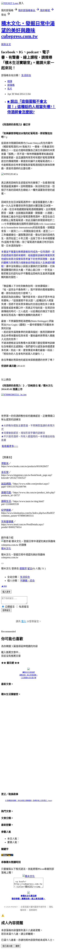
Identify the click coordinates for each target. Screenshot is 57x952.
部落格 (11, 85)
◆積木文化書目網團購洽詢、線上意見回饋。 (28, 673)
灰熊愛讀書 (7, 521)
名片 (9, 88)
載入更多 (6, 592)
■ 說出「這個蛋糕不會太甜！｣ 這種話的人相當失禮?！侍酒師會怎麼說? (31, 106)
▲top (4, 586)
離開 (17, 946)
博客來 (5, 463)
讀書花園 (6, 492)
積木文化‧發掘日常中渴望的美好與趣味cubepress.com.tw (28, 30)
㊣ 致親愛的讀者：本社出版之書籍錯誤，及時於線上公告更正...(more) (28, 800)
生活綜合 (26, 75)
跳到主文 (6, 44)
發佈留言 (6, 610)
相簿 (9, 81)
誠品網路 (6, 483)
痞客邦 (23, 568)
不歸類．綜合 (27, 580)
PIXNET (14, 907)
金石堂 (5, 472)
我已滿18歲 (7, 946)
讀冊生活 (6, 501)
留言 (29, 568)
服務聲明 (33, 910)
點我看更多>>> (10, 446)
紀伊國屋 (6, 510)
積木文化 (6, 548)
